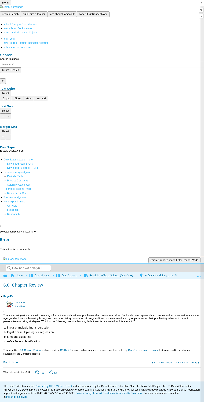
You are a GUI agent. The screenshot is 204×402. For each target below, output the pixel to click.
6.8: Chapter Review (30, 350)
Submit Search (10, 70)
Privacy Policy (83, 393)
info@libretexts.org (16, 396)
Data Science (69, 275)
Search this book (9, 59)
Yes (42, 372)
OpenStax (20, 302)
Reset (5, 93)
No (56, 372)
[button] (12, 209)
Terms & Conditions (104, 393)
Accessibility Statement (129, 393)
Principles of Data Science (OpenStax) (111, 275)
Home (19, 275)
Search (9, 268)
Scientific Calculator (18, 184)
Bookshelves (42, 275)
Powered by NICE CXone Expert (54, 386)
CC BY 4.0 (65, 350)
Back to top (9, 362)
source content (150, 350)
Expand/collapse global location (199, 274)
